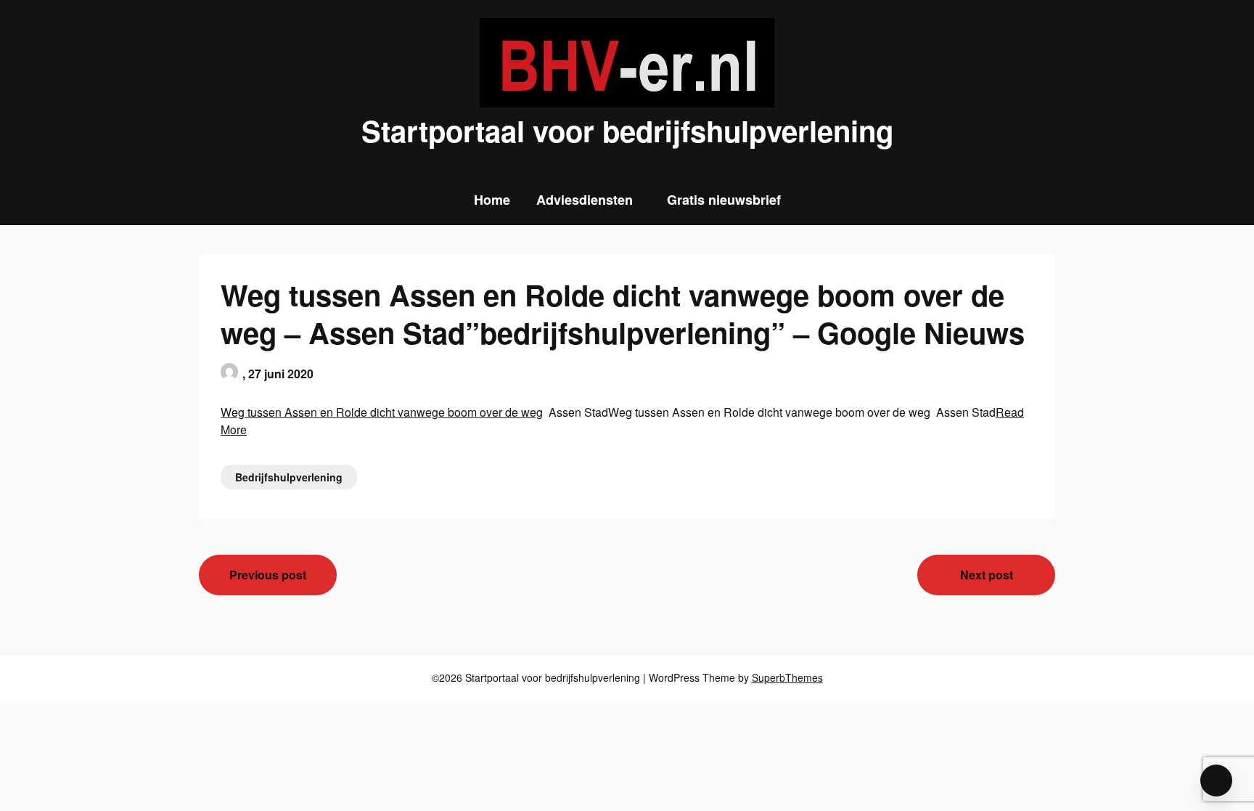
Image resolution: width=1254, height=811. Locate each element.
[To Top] (1216, 780)
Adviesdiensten (584, 199)
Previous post (267, 574)
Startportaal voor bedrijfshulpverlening (627, 131)
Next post (986, 574)
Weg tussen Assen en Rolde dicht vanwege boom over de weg (382, 412)
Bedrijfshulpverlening (289, 477)
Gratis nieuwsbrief (724, 199)
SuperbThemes (787, 677)
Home (492, 199)
